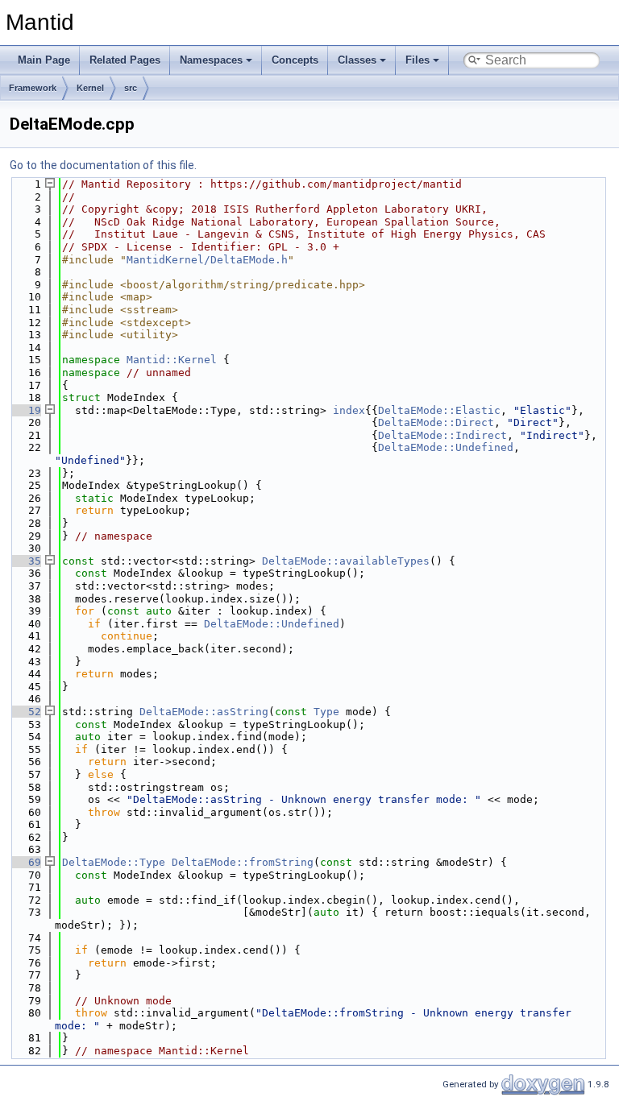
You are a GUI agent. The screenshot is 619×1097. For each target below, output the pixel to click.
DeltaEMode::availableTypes (346, 561)
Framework (32, 88)
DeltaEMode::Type (113, 862)
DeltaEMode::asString (203, 712)
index (349, 410)
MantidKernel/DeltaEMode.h (207, 260)
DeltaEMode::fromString (243, 862)
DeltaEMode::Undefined (445, 447)
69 (25, 862)
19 (25, 410)
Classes (357, 60)
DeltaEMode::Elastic (439, 410)
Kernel (90, 88)
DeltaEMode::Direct (436, 422)
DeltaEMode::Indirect (442, 435)
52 (25, 712)
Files (417, 60)
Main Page (44, 60)
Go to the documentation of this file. (103, 165)
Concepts (295, 60)
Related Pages (124, 60)
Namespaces (211, 60)
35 (25, 561)
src (130, 88)
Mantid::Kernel (172, 360)
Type (326, 712)
